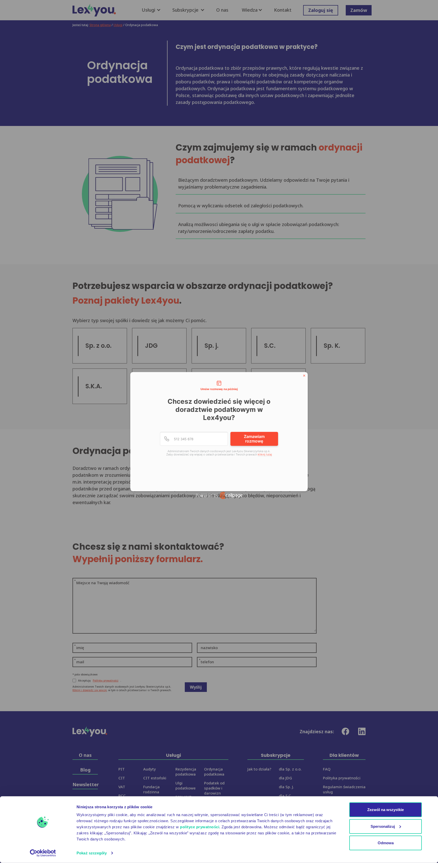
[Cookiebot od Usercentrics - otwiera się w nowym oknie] (43, 853)
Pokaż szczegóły (92, 853)
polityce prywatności (199, 827)
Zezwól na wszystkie (385, 809)
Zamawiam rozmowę (254, 439)
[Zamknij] (304, 375)
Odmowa (386, 843)
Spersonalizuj (383, 826)
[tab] (219, 386)
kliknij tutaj (265, 454)
